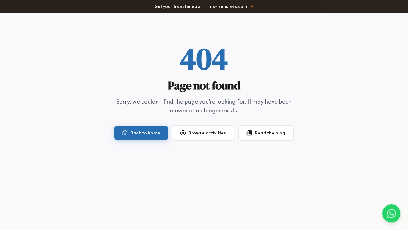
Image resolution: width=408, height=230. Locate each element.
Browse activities (207, 133)
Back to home (145, 133)
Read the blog (270, 133)
